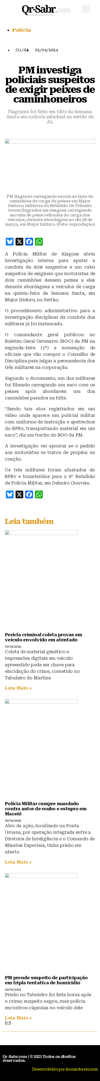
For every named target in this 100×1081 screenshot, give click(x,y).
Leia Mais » (18, 688)
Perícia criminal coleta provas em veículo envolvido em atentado (43, 637)
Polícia (21, 30)
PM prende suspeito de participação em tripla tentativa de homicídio (46, 980)
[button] (86, 9)
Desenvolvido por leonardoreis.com (65, 1069)
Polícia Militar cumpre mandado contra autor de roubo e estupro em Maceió (46, 808)
